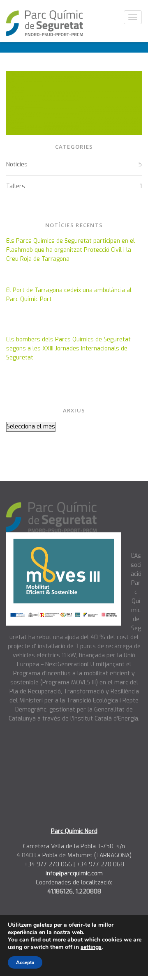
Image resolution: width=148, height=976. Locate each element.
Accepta (25, 962)
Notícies (17, 164)
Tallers (15, 186)
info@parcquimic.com (74, 873)
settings (91, 947)
